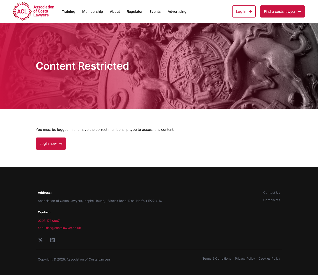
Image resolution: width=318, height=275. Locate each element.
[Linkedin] (52, 240)
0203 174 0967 (49, 220)
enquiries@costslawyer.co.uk (59, 228)
